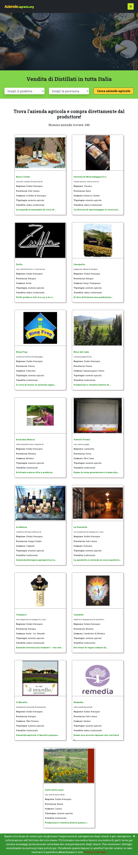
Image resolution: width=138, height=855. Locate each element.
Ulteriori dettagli (95, 852)
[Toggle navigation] (131, 6)
